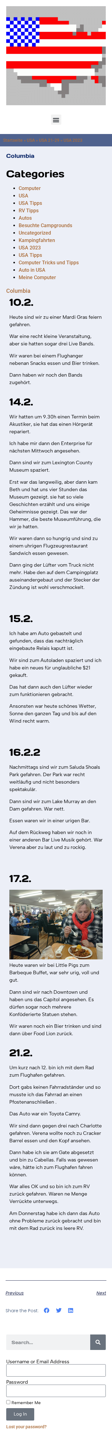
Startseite (13, 140)
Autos (25, 218)
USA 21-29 (49, 140)
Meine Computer (37, 277)
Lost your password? (26, 1426)
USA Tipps (30, 203)
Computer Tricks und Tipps (49, 263)
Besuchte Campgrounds (45, 225)
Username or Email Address (37, 1361)
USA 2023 (30, 248)
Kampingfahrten (37, 240)
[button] (56, 120)
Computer (30, 188)
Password (17, 1382)
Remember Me (25, 1402)
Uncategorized (35, 233)
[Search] (98, 1342)
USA (31, 140)
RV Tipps (29, 211)
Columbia (20, 155)
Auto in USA (32, 270)
